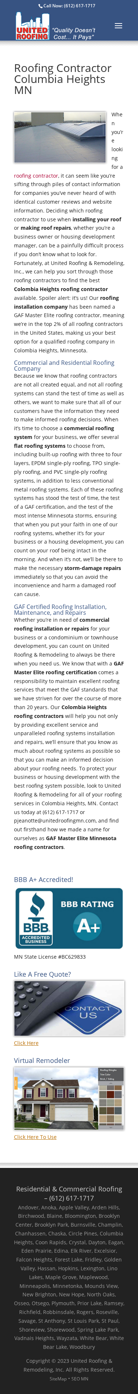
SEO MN (79, 1379)
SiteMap (58, 1379)
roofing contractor (36, 175)
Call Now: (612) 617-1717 (69, 6)
